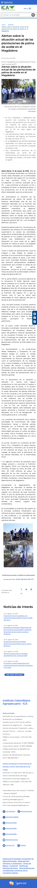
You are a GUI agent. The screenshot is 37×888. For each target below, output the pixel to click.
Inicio (3, 24)
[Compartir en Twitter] (26, 589)
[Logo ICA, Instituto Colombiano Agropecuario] (8, 8)
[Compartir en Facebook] (21, 589)
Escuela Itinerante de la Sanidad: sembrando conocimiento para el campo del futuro (17, 644)
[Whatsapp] (21, 593)
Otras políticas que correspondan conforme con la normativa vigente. (18, 870)
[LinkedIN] (31, 589)
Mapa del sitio (23, 861)
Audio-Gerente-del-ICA (25, 579)
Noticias (11, 24)
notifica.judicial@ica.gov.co (13, 799)
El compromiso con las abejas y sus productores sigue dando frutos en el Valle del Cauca (18, 618)
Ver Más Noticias (14, 675)
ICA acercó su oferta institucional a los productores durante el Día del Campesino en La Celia (18, 665)
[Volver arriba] (33, 875)
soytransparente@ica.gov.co (18, 805)
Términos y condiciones (12, 863)
